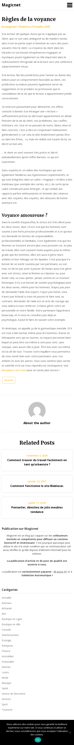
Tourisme (7, 709)
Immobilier (8, 656)
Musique (6, 683)
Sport (5, 704)
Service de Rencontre (13, 693)
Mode (5, 677)
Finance (6, 651)
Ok (37, 739)
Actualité (6, 597)
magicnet (11, 26)
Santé (5, 688)
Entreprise (7, 645)
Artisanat (7, 608)
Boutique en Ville (11, 624)
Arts (4, 613)
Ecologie (6, 640)
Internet (6, 667)
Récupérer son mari (14, 370)
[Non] (69, 732)
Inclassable (8, 661)
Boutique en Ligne (12, 619)
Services (8, 380)
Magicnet (11, 5)
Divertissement (10, 635)
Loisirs (5, 672)
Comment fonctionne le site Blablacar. (37, 486)
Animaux (6, 603)
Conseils (6, 629)
